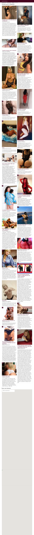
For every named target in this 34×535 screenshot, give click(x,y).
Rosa (3, 147)
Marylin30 (4, 300)
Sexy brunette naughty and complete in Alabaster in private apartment (8, 342)
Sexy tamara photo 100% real (8, 163)
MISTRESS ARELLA (5, 1)
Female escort (4, 2)
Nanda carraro (5, 268)
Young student (5, 114)
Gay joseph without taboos (23, 314)
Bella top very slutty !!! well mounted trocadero (23, 74)
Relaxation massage (22, 109)
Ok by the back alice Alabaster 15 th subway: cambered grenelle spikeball (24, 196)
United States (9, 2)
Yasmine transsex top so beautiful (9, 50)
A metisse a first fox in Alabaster (9, 210)
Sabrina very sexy (6, 376)
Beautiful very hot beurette (23, 169)
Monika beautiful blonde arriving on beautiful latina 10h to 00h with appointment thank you (25, 346)
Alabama (13, 2)
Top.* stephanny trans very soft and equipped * (8, 229)
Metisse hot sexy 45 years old (8, 320)
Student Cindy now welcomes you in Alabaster (9, 20)
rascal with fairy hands (22, 43)
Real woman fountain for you (23, 249)
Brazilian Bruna (21, 140)
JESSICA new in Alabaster (7, 89)
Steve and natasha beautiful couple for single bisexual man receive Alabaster (24, 275)
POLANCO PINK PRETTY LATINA (24, 224)
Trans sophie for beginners (23, 25)
